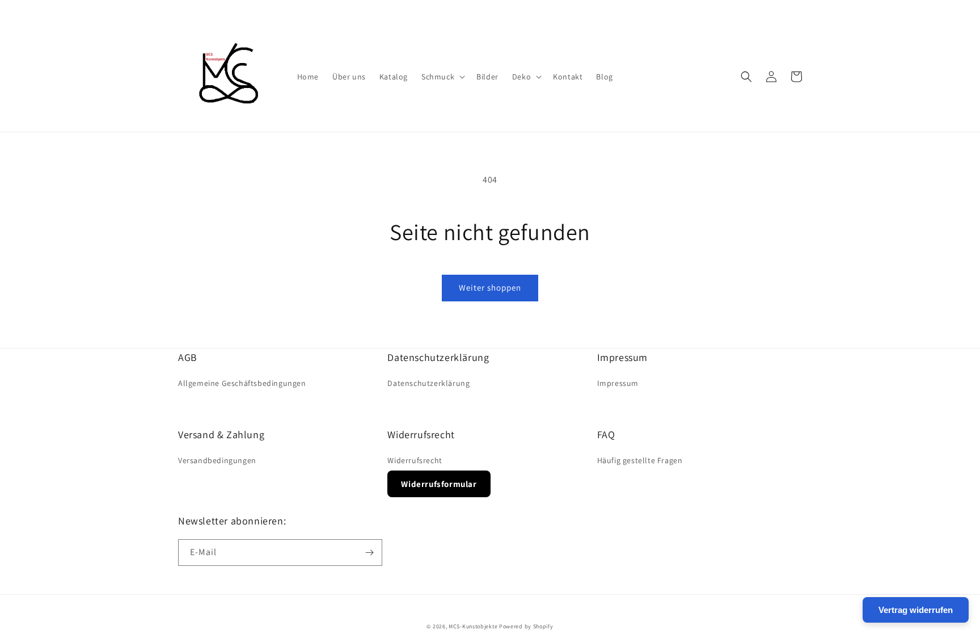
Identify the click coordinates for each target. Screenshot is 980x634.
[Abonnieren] (369, 552)
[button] (442, 77)
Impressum (618, 383)
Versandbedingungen (217, 460)
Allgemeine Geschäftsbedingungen (242, 383)
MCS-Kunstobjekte (473, 626)
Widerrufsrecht (414, 460)
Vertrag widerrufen (915, 610)
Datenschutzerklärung (428, 383)
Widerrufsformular (438, 483)
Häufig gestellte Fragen (640, 460)
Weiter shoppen (490, 287)
